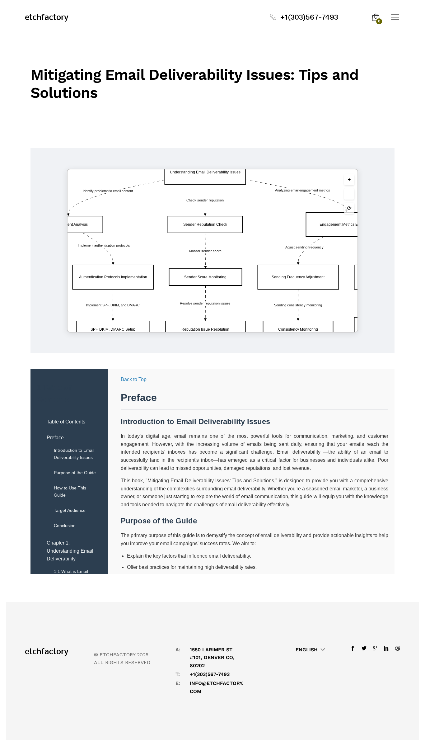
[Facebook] (354, 648)
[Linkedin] (386, 648)
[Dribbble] (396, 648)
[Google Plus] (375, 648)
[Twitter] (364, 648)
